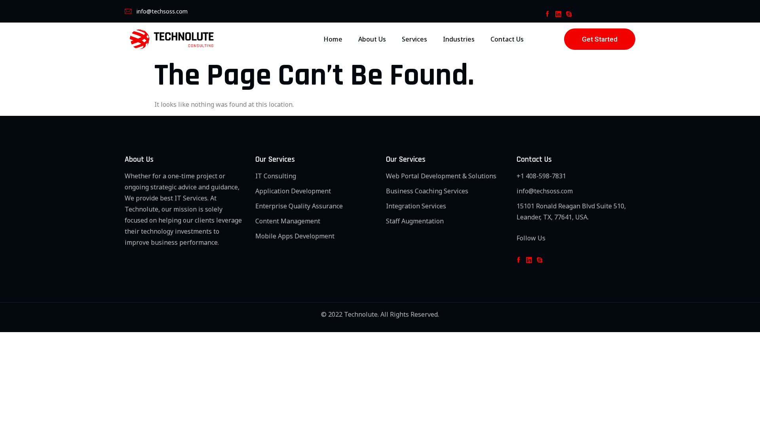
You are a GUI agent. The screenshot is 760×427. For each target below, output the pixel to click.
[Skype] (569, 14)
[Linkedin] (558, 14)
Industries (459, 39)
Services (414, 39)
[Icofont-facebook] (547, 14)
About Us (372, 39)
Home (332, 39)
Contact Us (507, 39)
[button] (599, 39)
